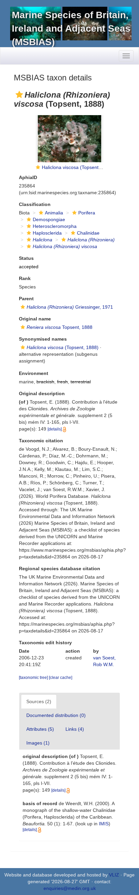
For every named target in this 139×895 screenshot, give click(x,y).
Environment (33, 373)
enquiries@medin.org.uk (70, 888)
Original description (42, 393)
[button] (19, 95)
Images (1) (38, 743)
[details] (55, 429)
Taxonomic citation (41, 440)
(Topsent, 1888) (63, 347)
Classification (35, 204)
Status (26, 258)
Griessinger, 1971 (70, 307)
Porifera (86, 212)
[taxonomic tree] (34, 677)
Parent (26, 298)
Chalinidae (88, 233)
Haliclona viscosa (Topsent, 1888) (78, 167)
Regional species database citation (59, 568)
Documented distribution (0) (56, 715)
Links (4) (74, 729)
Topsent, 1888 (59, 327)
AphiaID (28, 177)
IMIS (104, 823)
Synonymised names (43, 339)
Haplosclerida (47, 233)
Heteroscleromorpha (55, 226)
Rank (25, 278)
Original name (35, 318)
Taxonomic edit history (45, 642)
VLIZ (114, 874)
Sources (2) (38, 701)
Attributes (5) (40, 729)
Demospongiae (49, 219)
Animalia (54, 212)
